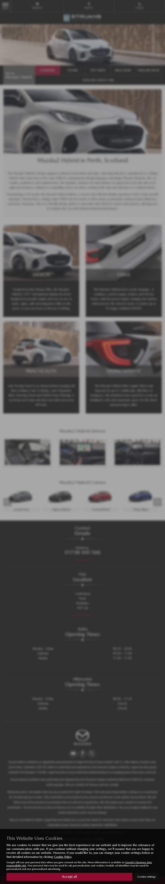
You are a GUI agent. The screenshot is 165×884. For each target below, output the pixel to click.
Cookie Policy (62, 857)
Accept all (69, 877)
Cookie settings (146, 876)
